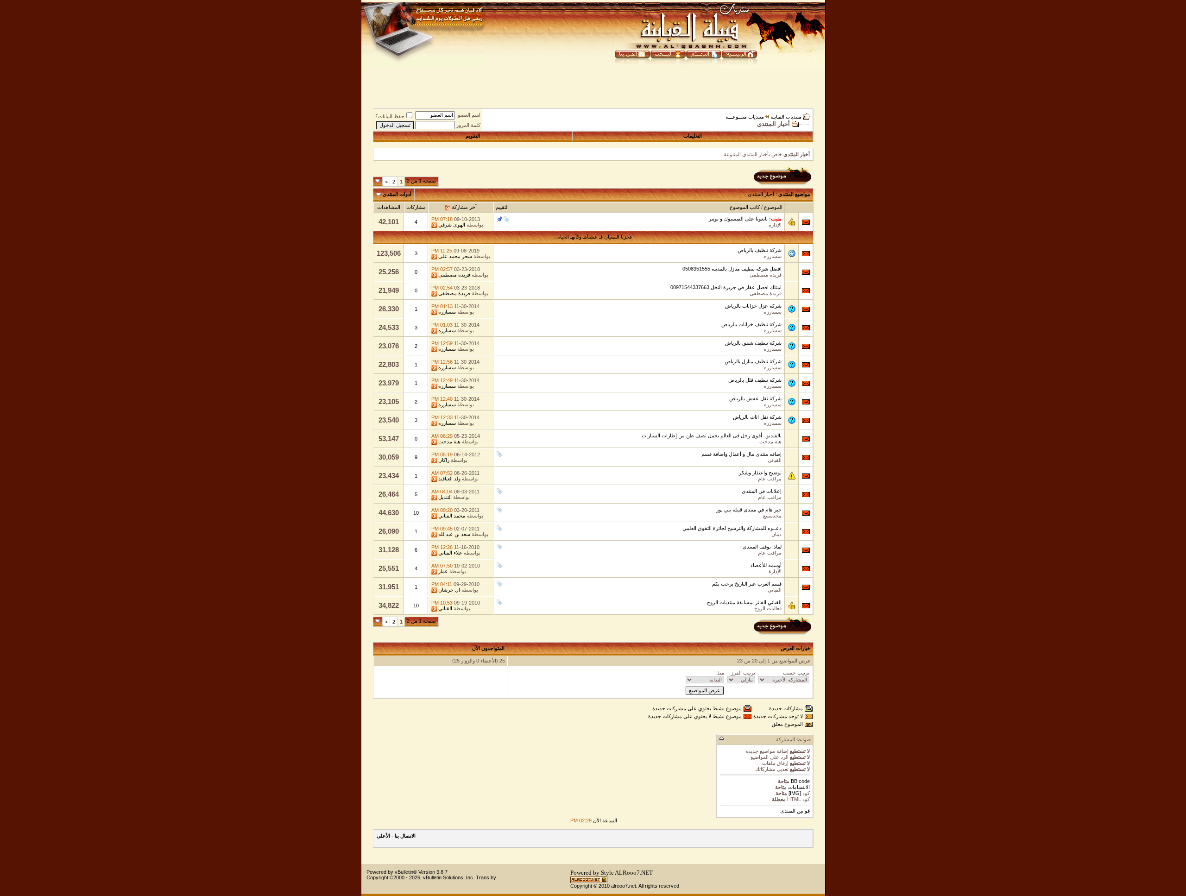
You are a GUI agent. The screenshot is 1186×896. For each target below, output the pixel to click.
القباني (775, 460)
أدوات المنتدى (397, 194)
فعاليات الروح (768, 608)
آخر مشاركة (464, 207)
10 (416, 513)
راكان (443, 460)
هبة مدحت (770, 441)
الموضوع (773, 207)
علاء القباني (450, 552)
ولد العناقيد (449, 478)
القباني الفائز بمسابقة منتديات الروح (744, 602)
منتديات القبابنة (785, 117)
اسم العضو (469, 115)
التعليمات (692, 136)
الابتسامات (799, 787)
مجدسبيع (772, 515)
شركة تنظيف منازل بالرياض (753, 361)
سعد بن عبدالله (454, 534)
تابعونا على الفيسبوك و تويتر (738, 218)
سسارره (773, 256)
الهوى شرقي (451, 224)
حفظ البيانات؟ (389, 116)
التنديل (445, 497)
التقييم (502, 207)
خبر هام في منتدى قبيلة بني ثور (749, 509)
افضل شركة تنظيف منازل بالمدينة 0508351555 (732, 268)
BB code (799, 781)
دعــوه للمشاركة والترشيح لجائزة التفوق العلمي (732, 528)
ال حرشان (449, 590)
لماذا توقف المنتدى (762, 546)
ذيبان (776, 534)
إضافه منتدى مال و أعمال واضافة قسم (741, 454)
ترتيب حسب (796, 672)
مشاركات (416, 207)
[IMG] (795, 793)
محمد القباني (451, 515)
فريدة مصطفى (766, 275)
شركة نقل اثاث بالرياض (757, 417)
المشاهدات (388, 207)
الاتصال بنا (405, 836)
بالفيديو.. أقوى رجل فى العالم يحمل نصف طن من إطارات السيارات (712, 435)
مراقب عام (770, 478)
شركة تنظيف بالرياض (760, 250)
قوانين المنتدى (795, 811)
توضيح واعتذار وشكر (760, 472)
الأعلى (383, 836)
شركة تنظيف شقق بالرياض (753, 343)
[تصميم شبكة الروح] (588, 881)
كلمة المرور (468, 125)
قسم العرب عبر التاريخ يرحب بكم (747, 584)
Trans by (486, 877)
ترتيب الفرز (743, 672)
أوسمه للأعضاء (766, 565)
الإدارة (775, 224)
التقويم (473, 136)
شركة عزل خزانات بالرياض (753, 306)
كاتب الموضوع (745, 207)
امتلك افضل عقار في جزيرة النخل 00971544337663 (726, 287)
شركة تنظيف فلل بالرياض (755, 380)
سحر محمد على (455, 256)
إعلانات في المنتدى (762, 491)
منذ (720, 672)
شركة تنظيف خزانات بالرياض (751, 324)
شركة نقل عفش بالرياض (755, 398)
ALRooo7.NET (634, 872)
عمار (443, 571)
